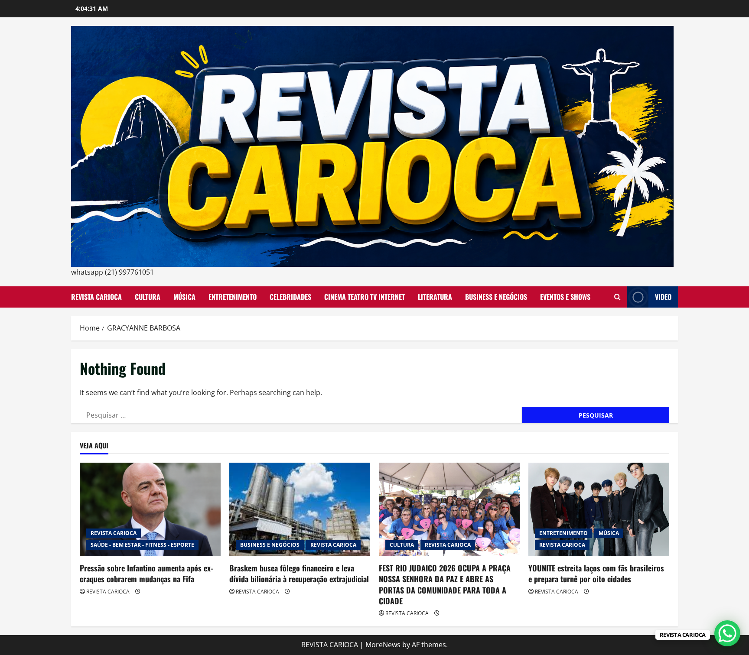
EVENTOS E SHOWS (565, 297)
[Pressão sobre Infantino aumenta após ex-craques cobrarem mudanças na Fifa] (150, 510)
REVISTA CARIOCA (96, 297)
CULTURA (147, 297)
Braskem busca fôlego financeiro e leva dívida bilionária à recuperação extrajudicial (299, 573)
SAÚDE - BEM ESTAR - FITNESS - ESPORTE (142, 544)
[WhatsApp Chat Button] (727, 633)
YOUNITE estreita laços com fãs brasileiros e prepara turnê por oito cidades (596, 573)
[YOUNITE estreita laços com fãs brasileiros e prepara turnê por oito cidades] (598, 510)
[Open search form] (617, 297)
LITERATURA (435, 297)
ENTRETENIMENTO (232, 297)
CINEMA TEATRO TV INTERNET (364, 297)
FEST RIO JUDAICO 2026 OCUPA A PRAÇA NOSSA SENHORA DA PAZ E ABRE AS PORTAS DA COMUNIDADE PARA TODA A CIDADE (445, 584)
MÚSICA (184, 297)
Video (663, 297)
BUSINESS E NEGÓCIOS (496, 297)
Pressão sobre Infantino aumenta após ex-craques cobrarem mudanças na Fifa (146, 573)
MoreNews (383, 644)
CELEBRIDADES (290, 297)
